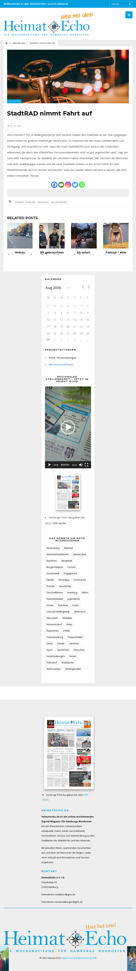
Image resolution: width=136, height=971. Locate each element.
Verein (72, 656)
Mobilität (30, 202)
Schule (60, 643)
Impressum (68, 958)
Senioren (74, 643)
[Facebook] (54, 185)
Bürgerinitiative (55, 567)
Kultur (75, 605)
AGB (94, 958)
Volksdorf (52, 662)
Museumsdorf (54, 624)
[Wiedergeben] (49, 465)
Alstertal (68, 548)
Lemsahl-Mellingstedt (58, 611)
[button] (68, 427)
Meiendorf (79, 611)
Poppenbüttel (75, 637)
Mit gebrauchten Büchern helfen (52, 254)
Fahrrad (19, 202)
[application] (68, 427)
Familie (50, 579)
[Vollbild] (86, 465)
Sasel (50, 643)
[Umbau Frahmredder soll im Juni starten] (20, 235)
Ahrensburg (53, 548)
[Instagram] (68, 185)
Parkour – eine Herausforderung (116, 254)
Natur (69, 624)
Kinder (50, 605)
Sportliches (63, 649)
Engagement (70, 573)
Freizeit (50, 586)
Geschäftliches (55, 592)
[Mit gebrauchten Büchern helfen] (52, 235)
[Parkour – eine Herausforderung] (116, 235)
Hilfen (85, 592)
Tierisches (79, 649)
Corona (71, 567)
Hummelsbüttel (55, 598)
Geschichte (65, 586)
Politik (66, 630)
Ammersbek (79, 554)
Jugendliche (73, 598)
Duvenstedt (53, 573)
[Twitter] (75, 185)
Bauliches (52, 560)
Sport (49, 649)
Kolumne (63, 605)
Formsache (80, 579)
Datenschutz (83, 958)
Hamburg (72, 592)
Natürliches (53, 630)
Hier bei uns (19, 43)
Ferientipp (64, 579)
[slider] (65, 465)
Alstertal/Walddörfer (58, 554)
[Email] (61, 185)
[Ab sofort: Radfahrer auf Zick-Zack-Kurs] (84, 235)
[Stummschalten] (81, 465)
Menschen (52, 618)
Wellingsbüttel (59, 202)
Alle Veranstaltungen (61, 364)
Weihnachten (54, 669)
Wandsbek (43, 202)
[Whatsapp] (82, 185)
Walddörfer (68, 662)
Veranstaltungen (56, 656)
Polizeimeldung (55, 637)
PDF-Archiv (59, 523)
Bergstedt (67, 560)
